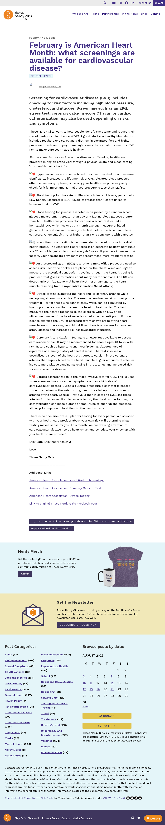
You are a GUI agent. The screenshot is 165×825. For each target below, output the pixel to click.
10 (84, 683)
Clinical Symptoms (17, 666)
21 (112, 689)
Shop (144, 13)
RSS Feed (108, 726)
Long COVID (12, 732)
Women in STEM (51, 752)
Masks (9, 738)
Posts (95, 13)
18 (91, 689)
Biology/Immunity (16, 660)
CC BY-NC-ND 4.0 (114, 798)
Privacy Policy (50, 818)
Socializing (48, 691)
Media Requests (82, 818)
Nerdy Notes (13, 755)
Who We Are (80, 13)
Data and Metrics (16, 677)
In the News (130, 13)
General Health (41, 76)
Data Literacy (13, 683)
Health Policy (13, 700)
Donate (155, 13)
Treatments (48, 719)
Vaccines (46, 740)
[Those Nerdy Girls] (19, 17)
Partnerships (110, 13)
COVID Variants (14, 671)
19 (98, 689)
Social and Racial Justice (57, 681)
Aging (8, 654)
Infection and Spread (18, 712)
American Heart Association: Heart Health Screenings (66, 480)
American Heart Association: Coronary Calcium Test (65, 488)
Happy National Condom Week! (52, 528)
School (45, 676)
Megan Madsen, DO (50, 86)
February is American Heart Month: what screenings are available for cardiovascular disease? (82, 56)
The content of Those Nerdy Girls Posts (29, 798)
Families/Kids (13, 689)
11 (91, 683)
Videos (45, 746)
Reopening (48, 660)
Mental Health (14, 744)
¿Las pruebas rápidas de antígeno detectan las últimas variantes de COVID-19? (81, 521)
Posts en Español (52, 654)
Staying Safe (49, 697)
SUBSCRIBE (145, 3)
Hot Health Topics (16, 706)
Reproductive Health (54, 666)
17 (84, 689)
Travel (45, 713)
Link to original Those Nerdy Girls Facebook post (63, 503)
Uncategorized (50, 725)
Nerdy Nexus (13, 749)
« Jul (85, 706)
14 (112, 683)
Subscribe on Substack (78, 624)
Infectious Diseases (17, 722)
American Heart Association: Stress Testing (59, 495)
